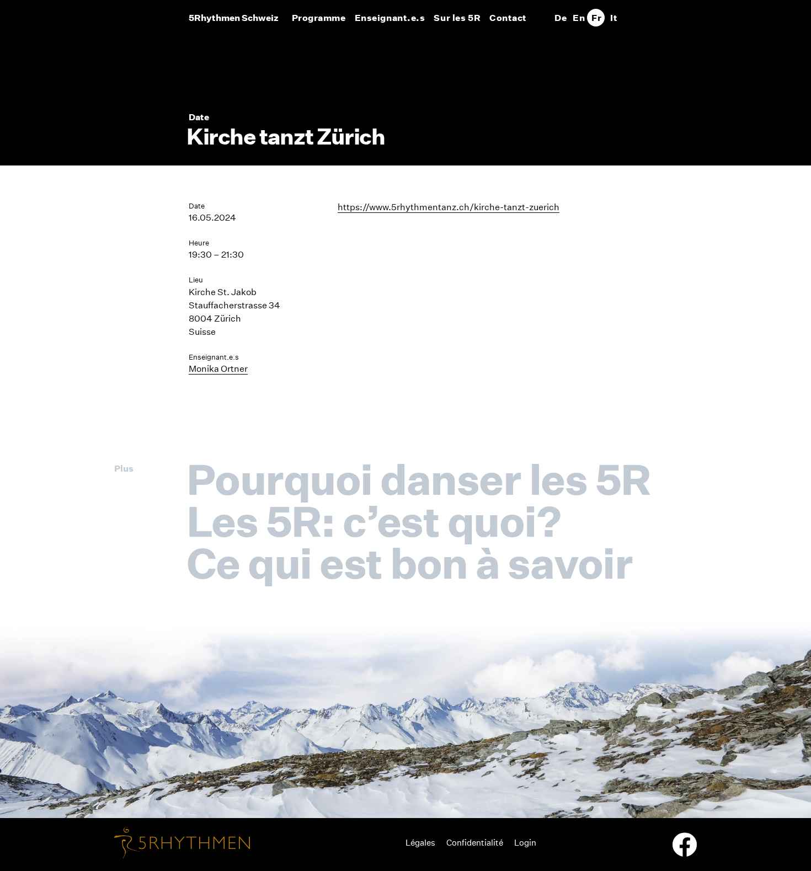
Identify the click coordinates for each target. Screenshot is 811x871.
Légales (420, 842)
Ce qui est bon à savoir (409, 563)
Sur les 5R (457, 17)
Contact (508, 17)
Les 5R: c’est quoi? (373, 521)
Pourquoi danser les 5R (418, 479)
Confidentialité (474, 842)
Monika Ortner (218, 369)
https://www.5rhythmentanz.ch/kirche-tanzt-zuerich (448, 207)
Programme (319, 17)
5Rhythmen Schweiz (234, 17)
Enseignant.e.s (390, 17)
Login (525, 842)
